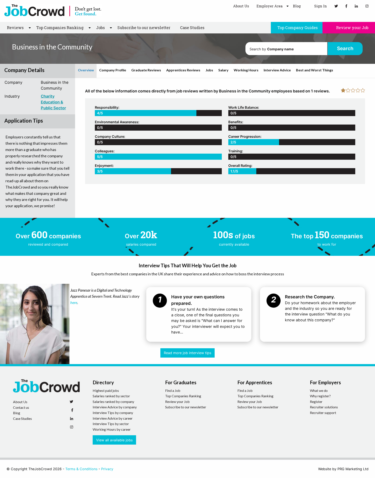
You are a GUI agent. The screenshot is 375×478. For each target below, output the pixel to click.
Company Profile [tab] (112, 70)
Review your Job (351, 27)
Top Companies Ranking (183, 396)
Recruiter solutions (324, 407)
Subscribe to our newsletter (143, 27)
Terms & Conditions (81, 469)
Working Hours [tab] (246, 70)
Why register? (320, 396)
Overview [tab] (86, 70)
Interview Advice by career (113, 418)
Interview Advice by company (115, 407)
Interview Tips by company (113, 413)
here (73, 302)
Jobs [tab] (209, 70)
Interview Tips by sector (111, 424)
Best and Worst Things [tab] (314, 70)
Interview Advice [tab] (277, 70)
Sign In (320, 6)
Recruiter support (323, 413)
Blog (297, 6)
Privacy (107, 469)
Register (316, 401)
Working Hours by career (112, 429)
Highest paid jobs (106, 390)
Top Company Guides (297, 27)
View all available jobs (114, 440)
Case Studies (192, 27)
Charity (47, 96)
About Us (241, 6)
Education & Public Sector (53, 105)
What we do (319, 390)
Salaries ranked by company (113, 401)
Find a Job (172, 390)
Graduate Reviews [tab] (146, 70)
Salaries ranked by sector (111, 396)
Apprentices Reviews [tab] (183, 70)
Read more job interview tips (187, 353)
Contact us (21, 407)
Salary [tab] (223, 70)
